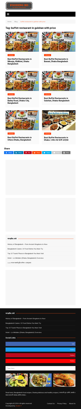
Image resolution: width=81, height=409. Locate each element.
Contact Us (51, 403)
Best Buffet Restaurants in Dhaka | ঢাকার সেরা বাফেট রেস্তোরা (56, 138)
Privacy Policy (62, 403)
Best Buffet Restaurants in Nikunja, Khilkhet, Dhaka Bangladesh (20, 61)
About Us (72, 403)
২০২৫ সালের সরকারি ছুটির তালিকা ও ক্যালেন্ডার (19, 263)
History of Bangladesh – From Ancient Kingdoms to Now (27, 244)
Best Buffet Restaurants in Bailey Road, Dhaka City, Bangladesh (20, 100)
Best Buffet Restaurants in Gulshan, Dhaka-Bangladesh (56, 99)
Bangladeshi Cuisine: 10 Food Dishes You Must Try (25, 249)
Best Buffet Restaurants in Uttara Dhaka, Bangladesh (20, 138)
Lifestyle (11, 55)
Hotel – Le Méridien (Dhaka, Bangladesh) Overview (26, 258)
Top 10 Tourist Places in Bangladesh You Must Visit (26, 253)
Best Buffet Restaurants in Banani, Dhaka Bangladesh (56, 60)
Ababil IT (19, 406)
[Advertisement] (40, 177)
